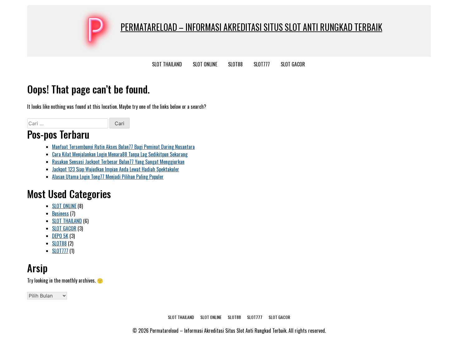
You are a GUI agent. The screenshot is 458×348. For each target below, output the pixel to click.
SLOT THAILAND (167, 64)
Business (60, 213)
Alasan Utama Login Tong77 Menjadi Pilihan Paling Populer (108, 176)
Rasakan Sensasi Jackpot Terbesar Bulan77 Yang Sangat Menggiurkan (118, 161)
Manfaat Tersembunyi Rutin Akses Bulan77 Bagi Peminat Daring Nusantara (123, 146)
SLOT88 (235, 64)
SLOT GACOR (293, 64)
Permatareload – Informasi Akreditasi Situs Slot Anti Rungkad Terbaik (251, 27)
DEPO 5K (60, 236)
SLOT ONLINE (205, 64)
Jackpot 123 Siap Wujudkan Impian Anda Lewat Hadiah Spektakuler (115, 169)
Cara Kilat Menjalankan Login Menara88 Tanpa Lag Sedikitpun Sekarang (120, 154)
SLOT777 (262, 64)
